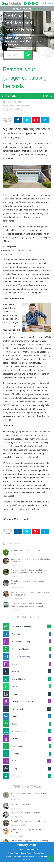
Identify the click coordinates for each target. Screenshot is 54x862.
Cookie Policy (26, 853)
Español (50, 3)
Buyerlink (30, 856)
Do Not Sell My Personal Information (25, 849)
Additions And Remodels (17, 105)
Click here (37, 8)
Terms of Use (39, 853)
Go (27, 54)
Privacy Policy (13, 853)
